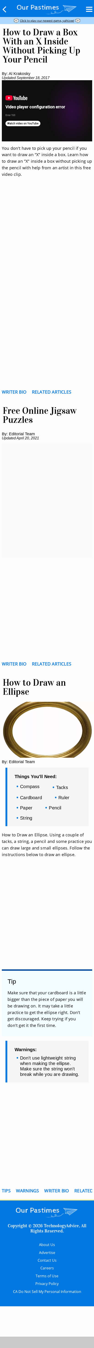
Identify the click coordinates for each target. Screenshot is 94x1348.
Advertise (47, 1252)
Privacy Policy (47, 1283)
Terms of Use (47, 1275)
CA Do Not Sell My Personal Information (47, 1291)
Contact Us (47, 1260)
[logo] (47, 8)
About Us (47, 1244)
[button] (4, 9)
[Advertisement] (47, 239)
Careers (47, 1268)
